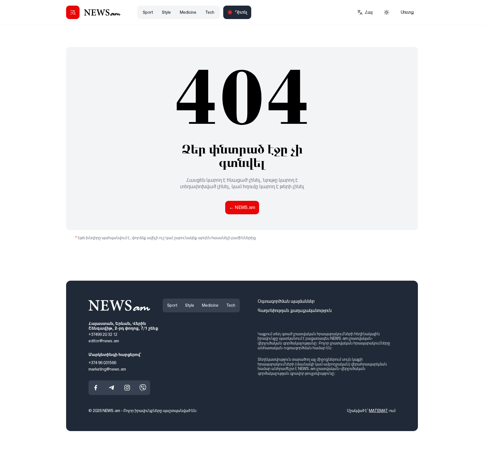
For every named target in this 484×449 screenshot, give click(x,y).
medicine (188, 12)
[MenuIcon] (73, 12)
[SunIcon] (386, 12)
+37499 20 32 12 (103, 334)
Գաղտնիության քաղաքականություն (295, 310)
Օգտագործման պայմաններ (286, 301)
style (166, 12)
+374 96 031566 (102, 362)
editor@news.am (104, 341)
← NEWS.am (242, 207)
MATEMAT (378, 410)
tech (209, 12)
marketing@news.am (107, 369)
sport (148, 12)
